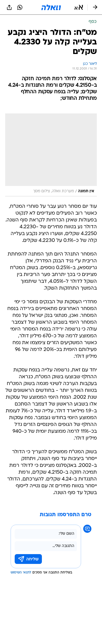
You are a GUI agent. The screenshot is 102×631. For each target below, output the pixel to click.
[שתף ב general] (9, 7)
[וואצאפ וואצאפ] (20, 7)
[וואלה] (51, 7)
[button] (79, 7)
